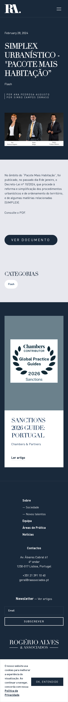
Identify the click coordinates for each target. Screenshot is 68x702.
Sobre (26, 500)
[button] (58, 8)
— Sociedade (30, 507)
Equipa (27, 521)
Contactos (34, 548)
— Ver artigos (43, 599)
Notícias (28, 534)
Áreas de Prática (34, 528)
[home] (13, 8)
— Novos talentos (34, 514)
